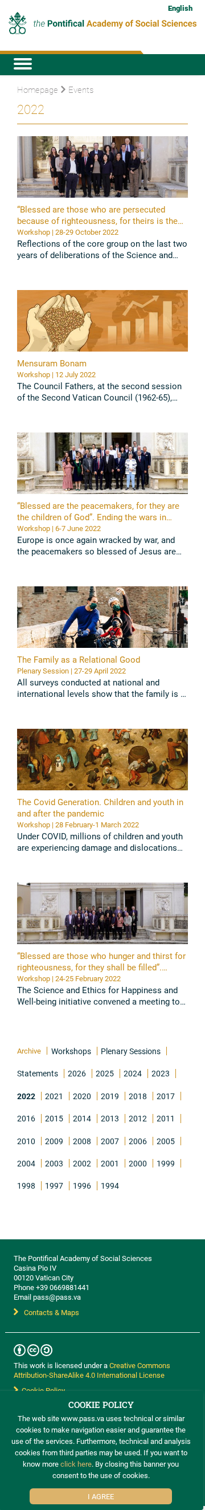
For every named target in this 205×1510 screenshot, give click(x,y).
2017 (166, 1096)
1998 (26, 1185)
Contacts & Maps (51, 1312)
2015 (54, 1118)
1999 (166, 1163)
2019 (110, 1096)
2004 (26, 1163)
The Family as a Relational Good (78, 659)
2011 (166, 1118)
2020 (82, 1096)
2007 (110, 1141)
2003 (54, 1163)
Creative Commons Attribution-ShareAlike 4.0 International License (92, 1370)
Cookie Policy (41, 1390)
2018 (138, 1096)
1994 (110, 1185)
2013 (110, 1118)
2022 (26, 1096)
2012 (138, 1118)
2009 (54, 1141)
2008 (82, 1141)
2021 (54, 1096)
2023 (160, 1073)
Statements (37, 1073)
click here (76, 1464)
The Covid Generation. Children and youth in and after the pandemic (100, 807)
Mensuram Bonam (52, 363)
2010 (26, 1141)
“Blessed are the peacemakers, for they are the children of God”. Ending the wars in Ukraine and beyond (98, 517)
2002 (82, 1163)
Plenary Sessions (131, 1051)
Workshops (71, 1051)
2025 (105, 1073)
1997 (54, 1185)
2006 (138, 1141)
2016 (26, 1118)
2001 (110, 1163)
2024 (133, 1073)
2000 (138, 1163)
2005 (166, 1141)
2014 (82, 1118)
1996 (82, 1185)
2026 (77, 1073)
